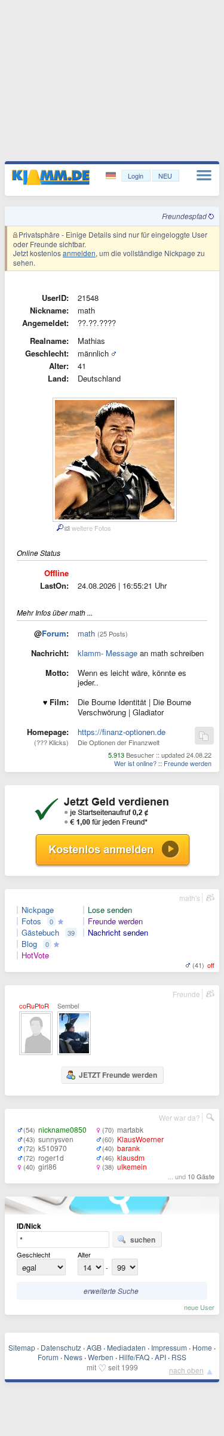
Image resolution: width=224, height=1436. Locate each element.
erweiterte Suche (111, 1291)
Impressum (169, 1347)
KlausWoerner (140, 1139)
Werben (100, 1357)
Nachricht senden (118, 932)
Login (135, 175)
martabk (130, 1129)
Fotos (31, 921)
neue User (199, 1307)
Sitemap (21, 1347)
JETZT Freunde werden (118, 1074)
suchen (142, 1239)
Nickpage (38, 910)
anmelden (79, 253)
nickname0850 (62, 1129)
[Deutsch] (112, 176)
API (160, 1357)
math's (189, 898)
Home (202, 1347)
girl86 (47, 1166)
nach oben (186, 1370)
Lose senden (110, 910)
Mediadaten (126, 1347)
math (86, 633)
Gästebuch (40, 932)
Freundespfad (185, 216)
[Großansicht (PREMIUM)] (59, 528)
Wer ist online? (135, 763)
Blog (29, 944)
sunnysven (55, 1139)
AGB (94, 1347)
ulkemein (132, 1166)
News (73, 1357)
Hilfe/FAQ (134, 1357)
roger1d (51, 1157)
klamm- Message (107, 653)
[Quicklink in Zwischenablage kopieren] (203, 736)
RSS (178, 1357)
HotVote (35, 955)
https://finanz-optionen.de (121, 731)
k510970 (52, 1148)
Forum (54, 633)
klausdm (131, 1157)
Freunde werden (187, 763)
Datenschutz (61, 1347)
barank (128, 1148)
